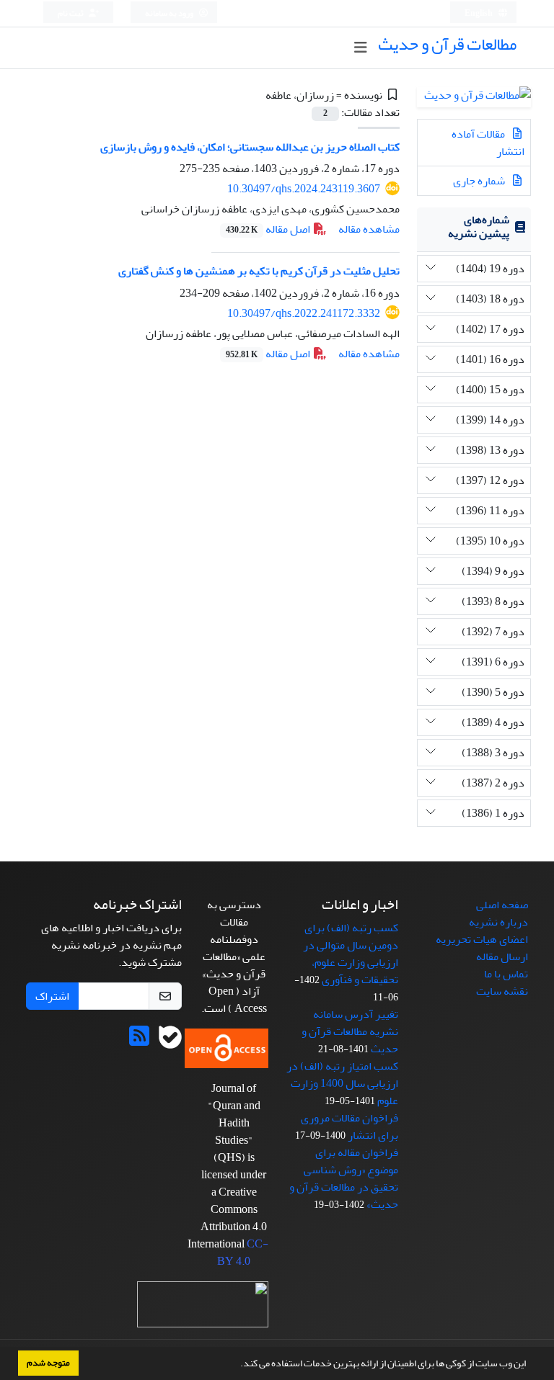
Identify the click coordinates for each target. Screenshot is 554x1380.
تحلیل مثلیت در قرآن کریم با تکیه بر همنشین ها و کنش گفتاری (259, 271)
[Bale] (170, 1041)
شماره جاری (480, 181)
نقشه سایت (502, 991)
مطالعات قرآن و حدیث (447, 44)
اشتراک (52, 996)
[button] (236, 1365)
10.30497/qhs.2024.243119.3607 (303, 189)
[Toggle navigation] (360, 47)
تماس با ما (506, 974)
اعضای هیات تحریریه (482, 939)
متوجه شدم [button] (48, 1362)
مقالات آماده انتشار (488, 142)
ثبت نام (71, 13)
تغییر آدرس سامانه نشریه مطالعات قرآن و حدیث (350, 1031)
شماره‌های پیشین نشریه (478, 226)
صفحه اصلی (502, 904)
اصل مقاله (269, 229)
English (479, 13)
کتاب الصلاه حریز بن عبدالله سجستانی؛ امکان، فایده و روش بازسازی (250, 147)
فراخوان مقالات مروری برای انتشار (349, 1126)
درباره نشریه (498, 922)
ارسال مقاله (502, 956)
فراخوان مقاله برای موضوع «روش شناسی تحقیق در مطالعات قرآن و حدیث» (343, 1178)
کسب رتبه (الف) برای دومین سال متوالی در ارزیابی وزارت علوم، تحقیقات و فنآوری (350, 953)
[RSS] (139, 1041)
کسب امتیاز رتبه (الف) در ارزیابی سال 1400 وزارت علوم (342, 1083)
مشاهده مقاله (369, 229)
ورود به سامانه (170, 13)
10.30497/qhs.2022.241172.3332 (303, 313)
